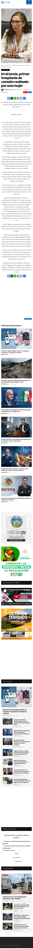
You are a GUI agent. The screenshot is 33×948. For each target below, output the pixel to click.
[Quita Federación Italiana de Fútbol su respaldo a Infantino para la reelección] (16, 397)
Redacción (4, 354)
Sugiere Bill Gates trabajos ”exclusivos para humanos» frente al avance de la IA (14, 469)
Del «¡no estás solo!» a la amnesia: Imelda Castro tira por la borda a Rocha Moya (21, 771)
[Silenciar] (27, 604)
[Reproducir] (3, 604)
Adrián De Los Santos (9, 900)
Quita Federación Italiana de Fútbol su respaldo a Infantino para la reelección (16, 410)
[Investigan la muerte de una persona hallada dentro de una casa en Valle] (7, 906)
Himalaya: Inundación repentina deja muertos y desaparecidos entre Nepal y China (16, 381)
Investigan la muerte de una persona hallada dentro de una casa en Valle (21, 906)
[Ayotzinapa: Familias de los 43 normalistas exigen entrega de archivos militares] (7, 916)
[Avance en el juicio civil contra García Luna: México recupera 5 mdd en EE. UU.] (7, 926)
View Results (16, 857)
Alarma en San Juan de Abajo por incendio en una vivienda (14, 898)
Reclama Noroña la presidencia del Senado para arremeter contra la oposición (16, 440)
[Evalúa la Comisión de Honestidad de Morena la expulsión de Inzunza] (16, 486)
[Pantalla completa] (30, 604)
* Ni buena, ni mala (8, 850)
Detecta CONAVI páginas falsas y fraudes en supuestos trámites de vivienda (15, 351)
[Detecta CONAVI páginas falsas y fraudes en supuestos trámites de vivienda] (16, 338)
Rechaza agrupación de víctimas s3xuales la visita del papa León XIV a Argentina (22, 780)
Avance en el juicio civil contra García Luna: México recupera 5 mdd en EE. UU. (21, 926)
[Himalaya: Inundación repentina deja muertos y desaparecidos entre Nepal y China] (16, 368)
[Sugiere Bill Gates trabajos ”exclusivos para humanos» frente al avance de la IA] (16, 456)
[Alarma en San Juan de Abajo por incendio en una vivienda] (16, 884)
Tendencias (16, 913)
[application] (16, 596)
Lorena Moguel (8, 89)
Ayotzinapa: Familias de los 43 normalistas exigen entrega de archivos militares (22, 917)
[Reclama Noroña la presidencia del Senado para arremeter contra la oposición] (16, 427)
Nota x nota (7, 65)
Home (2, 65)
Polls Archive (18, 861)
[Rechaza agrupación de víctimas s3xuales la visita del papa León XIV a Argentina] (7, 780)
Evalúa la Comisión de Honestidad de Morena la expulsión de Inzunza (16, 499)
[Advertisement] (16, 298)
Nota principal (17, 903)
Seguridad (5, 875)
